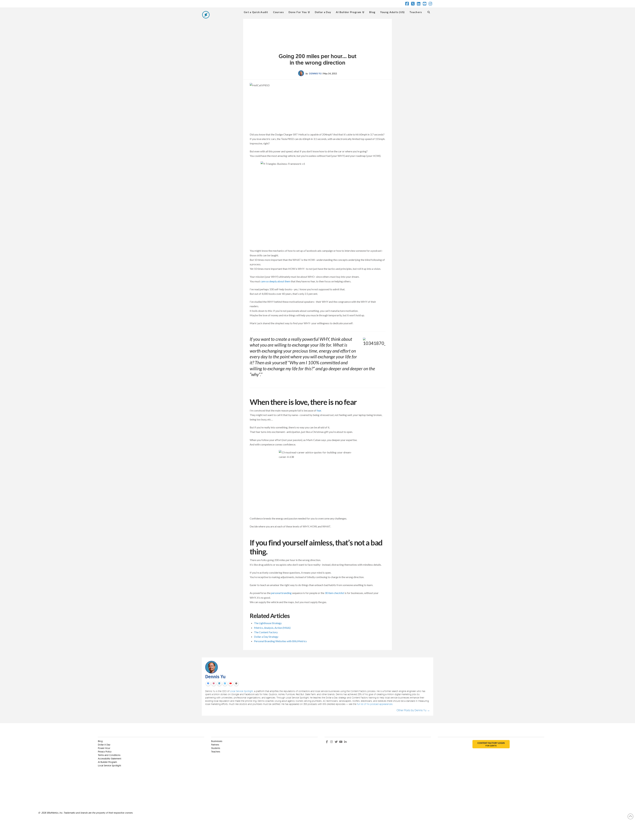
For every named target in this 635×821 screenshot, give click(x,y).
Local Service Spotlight (241, 691)
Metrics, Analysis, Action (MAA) (272, 627)
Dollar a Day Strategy (266, 636)
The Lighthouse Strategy (268, 623)
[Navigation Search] (428, 12)
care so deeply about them (275, 281)
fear (319, 410)
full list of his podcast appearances (375, 704)
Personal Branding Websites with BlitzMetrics (280, 641)
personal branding (281, 592)
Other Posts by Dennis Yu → (413, 710)
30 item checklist (334, 592)
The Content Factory (266, 632)
